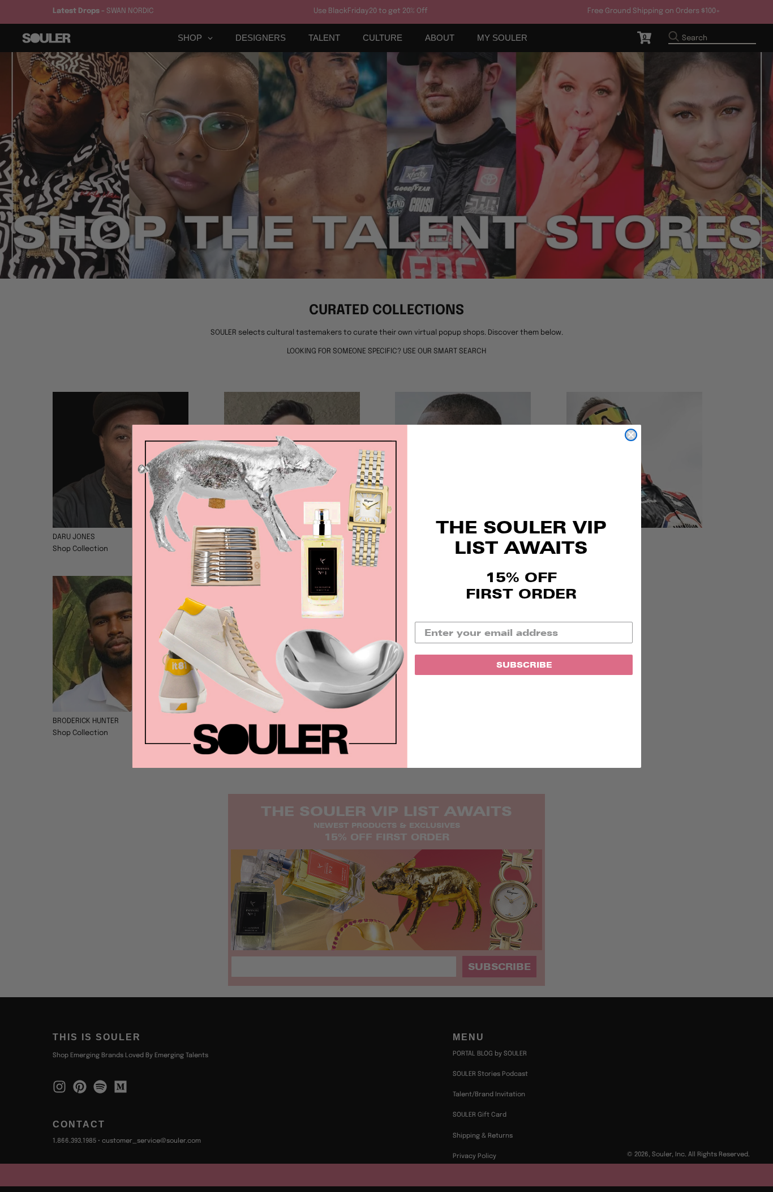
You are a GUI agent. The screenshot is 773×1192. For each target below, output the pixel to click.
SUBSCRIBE (524, 665)
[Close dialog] (631, 435)
